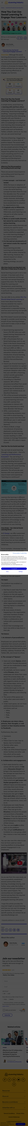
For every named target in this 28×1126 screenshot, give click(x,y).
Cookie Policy (23, 553)
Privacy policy (16, 553)
